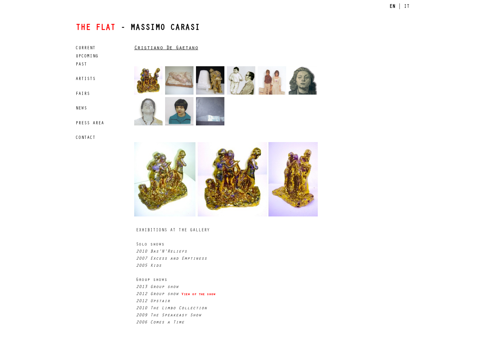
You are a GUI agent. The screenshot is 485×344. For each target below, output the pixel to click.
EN (392, 7)
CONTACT (86, 138)
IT (406, 7)
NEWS (81, 109)
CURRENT (86, 48)
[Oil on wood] (242, 82)
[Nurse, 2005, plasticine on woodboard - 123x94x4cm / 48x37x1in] (304, 82)
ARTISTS (86, 79)
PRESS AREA (90, 124)
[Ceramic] (149, 82)
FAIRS (83, 94)
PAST (81, 65)
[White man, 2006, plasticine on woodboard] (149, 113)
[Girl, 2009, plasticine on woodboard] (180, 113)
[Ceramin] (180, 82)
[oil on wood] (273, 82)
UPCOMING (87, 57)
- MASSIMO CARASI (138, 28)
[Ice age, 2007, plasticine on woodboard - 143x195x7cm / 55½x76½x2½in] (211, 113)
